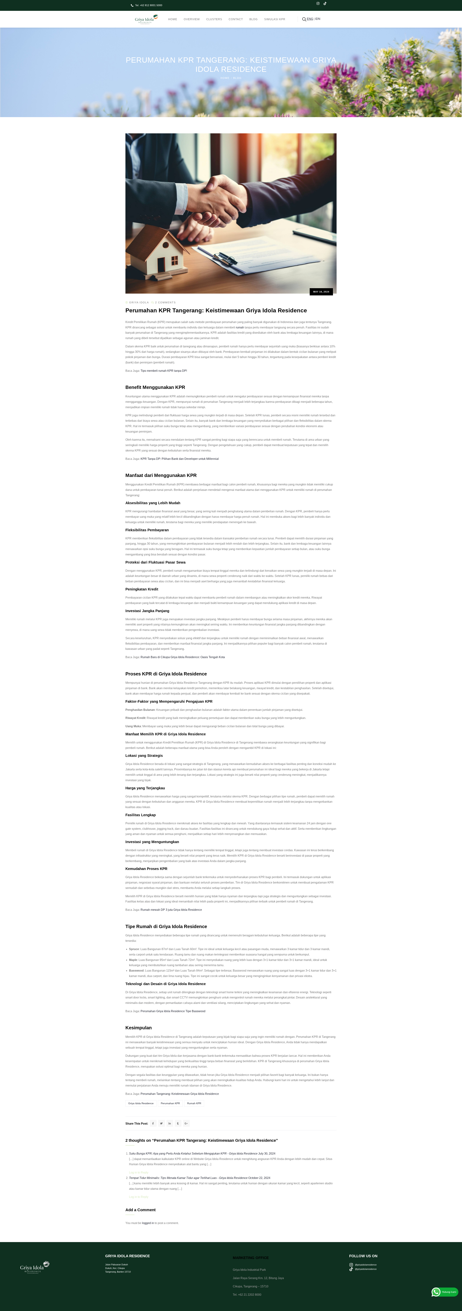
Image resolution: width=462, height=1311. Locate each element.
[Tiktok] (327, 5)
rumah (240, 327)
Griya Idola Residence (141, 1103)
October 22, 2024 (259, 1177)
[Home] (145, 19)
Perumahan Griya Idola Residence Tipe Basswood (173, 1011)
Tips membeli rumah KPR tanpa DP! (164, 370)
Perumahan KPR (170, 1103)
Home (225, 78)
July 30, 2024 (266, 1153)
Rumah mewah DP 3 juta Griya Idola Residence (171, 909)
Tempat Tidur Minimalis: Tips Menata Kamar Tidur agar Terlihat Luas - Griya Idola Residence (188, 1177)
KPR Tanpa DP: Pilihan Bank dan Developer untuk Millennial (180, 458)
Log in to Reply (138, 1172)
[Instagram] (320, 5)
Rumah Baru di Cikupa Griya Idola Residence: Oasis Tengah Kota (183, 657)
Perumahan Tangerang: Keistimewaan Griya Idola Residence (180, 1093)
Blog (237, 78)
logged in (148, 1223)
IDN (317, 18)
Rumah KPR (194, 1103)
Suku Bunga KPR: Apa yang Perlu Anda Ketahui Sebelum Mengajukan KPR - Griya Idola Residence (193, 1153)
